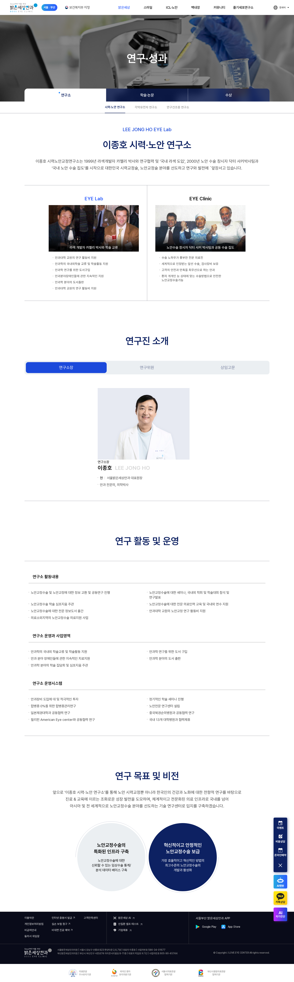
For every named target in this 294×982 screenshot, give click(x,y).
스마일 (148, 7)
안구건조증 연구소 (178, 107)
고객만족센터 (91, 917)
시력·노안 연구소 (115, 107)
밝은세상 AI (124, 917)
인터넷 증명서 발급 (62, 917)
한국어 (279, 8)
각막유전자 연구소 (146, 107)
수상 (228, 95)
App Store (234, 926)
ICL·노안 (171, 7)
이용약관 (29, 917)
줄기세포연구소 (243, 7)
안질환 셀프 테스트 (128, 924)
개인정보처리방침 (34, 924)
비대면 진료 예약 (61, 930)
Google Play (209, 926)
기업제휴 (123, 930)
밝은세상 (124, 7)
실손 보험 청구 (59, 924)
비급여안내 (30, 930)
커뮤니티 (219, 7)
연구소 (66, 95)
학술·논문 (147, 95)
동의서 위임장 (31, 936)
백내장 (195, 7)
